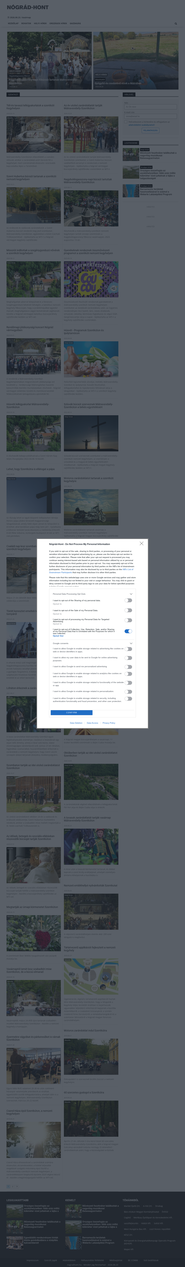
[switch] (128, 600)
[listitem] (92, 594)
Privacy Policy (109, 723)
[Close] (142, 544)
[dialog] (92, 633)
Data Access (92, 723)
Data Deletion (76, 723)
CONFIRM (71, 712)
